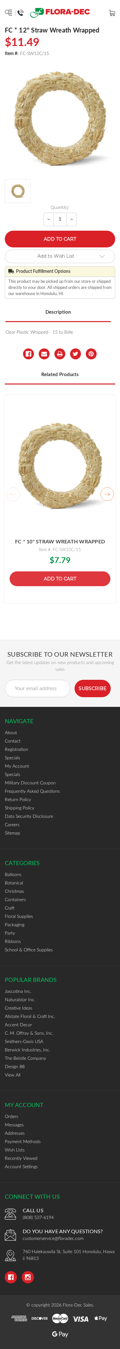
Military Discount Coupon (30, 783)
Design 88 (15, 1067)
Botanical (14, 883)
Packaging (14, 925)
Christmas (14, 891)
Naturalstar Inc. (20, 1000)
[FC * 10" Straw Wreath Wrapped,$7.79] (60, 466)
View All (12, 1075)
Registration (16, 749)
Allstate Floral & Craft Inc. (30, 1016)
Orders (11, 1116)
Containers (15, 900)
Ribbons (13, 941)
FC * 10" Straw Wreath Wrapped (60, 541)
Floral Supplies (19, 916)
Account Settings (21, 1167)
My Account (17, 766)
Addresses (15, 1133)
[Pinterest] (91, 353)
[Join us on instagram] (28, 1277)
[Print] (59, 353)
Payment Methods (23, 1142)
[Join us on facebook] (11, 1277)
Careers (12, 825)
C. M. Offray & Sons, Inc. (29, 1033)
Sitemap (12, 833)
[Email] (44, 353)
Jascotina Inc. (18, 991)
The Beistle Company (25, 1058)
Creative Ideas (18, 1008)
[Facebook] (28, 353)
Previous (13, 494)
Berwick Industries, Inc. (27, 1050)
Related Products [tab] (60, 374)
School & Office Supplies (29, 950)
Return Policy (18, 800)
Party (10, 933)
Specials (12, 758)
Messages (14, 1125)
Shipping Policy (19, 808)
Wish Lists (15, 1150)
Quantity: (60, 207)
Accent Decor (18, 1025)
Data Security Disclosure (29, 816)
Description (58, 312)
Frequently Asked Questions (32, 791)
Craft (9, 908)
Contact (12, 741)
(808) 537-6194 (38, 1217)
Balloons (13, 875)
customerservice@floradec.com (53, 1238)
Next (107, 494)
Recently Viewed (21, 1158)
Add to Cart (60, 579)
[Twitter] (75, 353)
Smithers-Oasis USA (24, 1041)
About (11, 733)
